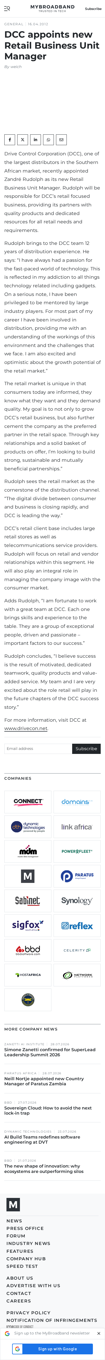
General (13, 24)
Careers (18, 1301)
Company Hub (26, 1258)
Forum (16, 1236)
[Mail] (61, 139)
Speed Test (22, 1266)
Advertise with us (33, 1285)
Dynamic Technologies (28, 1131)
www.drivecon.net (25, 728)
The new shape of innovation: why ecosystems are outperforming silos (43, 1169)
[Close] (98, 1333)
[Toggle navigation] (7, 8)
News (14, 1220)
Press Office (25, 1228)
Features (20, 1251)
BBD (8, 1102)
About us (19, 1278)
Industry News (28, 1243)
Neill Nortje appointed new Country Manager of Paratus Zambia (44, 1081)
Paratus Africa (20, 1073)
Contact (18, 1293)
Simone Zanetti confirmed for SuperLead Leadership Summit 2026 (50, 1052)
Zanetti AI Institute (24, 1044)
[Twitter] (22, 139)
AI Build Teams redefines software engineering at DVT (42, 1139)
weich (16, 66)
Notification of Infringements (51, 1320)
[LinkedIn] (35, 139)
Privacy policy (28, 1312)
